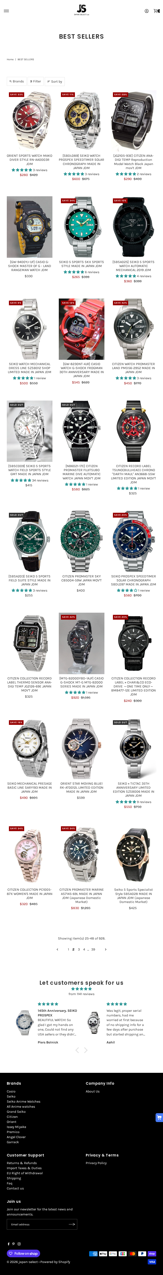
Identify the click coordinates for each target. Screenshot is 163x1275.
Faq (9, 1183)
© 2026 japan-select (22, 1262)
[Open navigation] (6, 11)
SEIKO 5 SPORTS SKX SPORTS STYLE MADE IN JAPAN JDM (81, 264)
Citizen (12, 1117)
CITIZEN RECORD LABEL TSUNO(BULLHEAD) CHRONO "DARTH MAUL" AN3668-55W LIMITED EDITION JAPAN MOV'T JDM (133, 474)
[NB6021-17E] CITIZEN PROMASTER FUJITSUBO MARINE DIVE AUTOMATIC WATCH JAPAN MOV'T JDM (82, 472)
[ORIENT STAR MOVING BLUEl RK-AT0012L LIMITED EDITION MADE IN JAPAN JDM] (81, 748)
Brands (18, 81)
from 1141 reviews (81, 994)
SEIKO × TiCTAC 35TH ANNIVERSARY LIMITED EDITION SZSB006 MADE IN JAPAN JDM (133, 789)
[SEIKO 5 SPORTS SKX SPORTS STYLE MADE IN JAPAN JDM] (81, 227)
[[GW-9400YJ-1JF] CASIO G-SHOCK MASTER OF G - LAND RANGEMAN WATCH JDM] (29, 227)
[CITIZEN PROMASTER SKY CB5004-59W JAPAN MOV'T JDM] (81, 541)
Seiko (11, 1096)
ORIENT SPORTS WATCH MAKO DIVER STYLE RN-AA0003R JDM (29, 160)
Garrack (13, 1142)
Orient (11, 1122)
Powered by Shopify (55, 1262)
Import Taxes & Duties (24, 1168)
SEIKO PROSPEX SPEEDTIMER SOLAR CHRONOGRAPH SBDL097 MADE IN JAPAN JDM (133, 580)
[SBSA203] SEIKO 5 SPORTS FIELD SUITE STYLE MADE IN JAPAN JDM (29, 580)
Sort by (56, 81)
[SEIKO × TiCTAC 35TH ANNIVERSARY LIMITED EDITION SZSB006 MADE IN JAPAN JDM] (133, 748)
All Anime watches (21, 1107)
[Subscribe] (72, 1224)
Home (10, 59)
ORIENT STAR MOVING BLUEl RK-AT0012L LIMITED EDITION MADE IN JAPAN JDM (81, 787)
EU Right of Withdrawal (25, 1173)
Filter (37, 81)
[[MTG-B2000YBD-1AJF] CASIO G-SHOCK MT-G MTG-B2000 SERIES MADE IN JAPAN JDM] (81, 643)
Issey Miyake (16, 1127)
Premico (13, 1132)
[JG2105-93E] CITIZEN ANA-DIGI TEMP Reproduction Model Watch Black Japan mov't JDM (133, 162)
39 (93, 949)
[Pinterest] (13, 1244)
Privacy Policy (96, 1163)
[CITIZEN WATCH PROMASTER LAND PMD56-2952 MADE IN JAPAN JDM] (133, 329)
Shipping (14, 1178)
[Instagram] (19, 1244)
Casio (11, 1091)
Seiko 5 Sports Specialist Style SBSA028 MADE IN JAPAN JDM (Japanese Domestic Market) (133, 896)
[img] (81, 988)
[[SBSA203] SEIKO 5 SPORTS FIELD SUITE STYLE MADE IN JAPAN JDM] (29, 541)
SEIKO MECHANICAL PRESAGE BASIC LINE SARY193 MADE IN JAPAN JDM (29, 787)
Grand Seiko (16, 1112)
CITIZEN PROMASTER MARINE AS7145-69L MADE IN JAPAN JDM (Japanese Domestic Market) (81, 896)
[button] (22, 170)
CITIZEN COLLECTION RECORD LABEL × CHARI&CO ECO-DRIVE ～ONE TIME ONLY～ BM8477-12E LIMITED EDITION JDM (133, 686)
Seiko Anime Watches (23, 1101)
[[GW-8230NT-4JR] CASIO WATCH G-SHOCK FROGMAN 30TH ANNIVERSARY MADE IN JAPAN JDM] (81, 329)
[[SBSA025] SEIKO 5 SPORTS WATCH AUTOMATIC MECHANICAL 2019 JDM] (133, 227)
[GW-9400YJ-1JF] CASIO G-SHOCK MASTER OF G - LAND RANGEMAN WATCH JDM (29, 266)
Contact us (15, 1188)
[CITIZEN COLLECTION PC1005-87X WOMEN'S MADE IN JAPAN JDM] (29, 854)
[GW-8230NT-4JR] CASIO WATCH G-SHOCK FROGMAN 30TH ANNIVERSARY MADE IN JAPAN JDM (81, 370)
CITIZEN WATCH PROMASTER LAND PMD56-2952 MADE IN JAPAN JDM (133, 368)
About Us (93, 1091)
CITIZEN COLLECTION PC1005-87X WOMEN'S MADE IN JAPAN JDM (29, 894)
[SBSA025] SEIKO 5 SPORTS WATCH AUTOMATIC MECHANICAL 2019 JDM (133, 266)
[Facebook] (9, 1244)
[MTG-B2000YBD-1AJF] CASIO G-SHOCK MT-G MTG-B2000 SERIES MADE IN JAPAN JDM (81, 682)
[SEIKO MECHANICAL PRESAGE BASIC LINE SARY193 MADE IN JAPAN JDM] (29, 748)
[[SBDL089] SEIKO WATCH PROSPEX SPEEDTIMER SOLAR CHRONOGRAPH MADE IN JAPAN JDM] (81, 120)
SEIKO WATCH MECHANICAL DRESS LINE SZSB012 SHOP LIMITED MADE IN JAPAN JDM (29, 368)
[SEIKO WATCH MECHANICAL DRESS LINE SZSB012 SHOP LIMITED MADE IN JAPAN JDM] (29, 329)
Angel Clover (16, 1137)
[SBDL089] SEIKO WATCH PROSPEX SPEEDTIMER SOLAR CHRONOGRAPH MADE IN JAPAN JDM (81, 162)
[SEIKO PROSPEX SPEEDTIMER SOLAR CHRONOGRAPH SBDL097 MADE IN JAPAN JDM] (133, 541)
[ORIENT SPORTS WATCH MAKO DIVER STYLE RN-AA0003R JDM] (29, 120)
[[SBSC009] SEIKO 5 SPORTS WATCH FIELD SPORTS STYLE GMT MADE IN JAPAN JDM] (29, 431)
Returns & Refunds (22, 1163)
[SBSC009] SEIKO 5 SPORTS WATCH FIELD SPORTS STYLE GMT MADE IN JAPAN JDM (29, 470)
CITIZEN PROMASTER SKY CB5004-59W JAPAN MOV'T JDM (81, 580)
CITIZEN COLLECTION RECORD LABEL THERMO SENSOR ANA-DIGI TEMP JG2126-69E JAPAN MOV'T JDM (29, 684)
